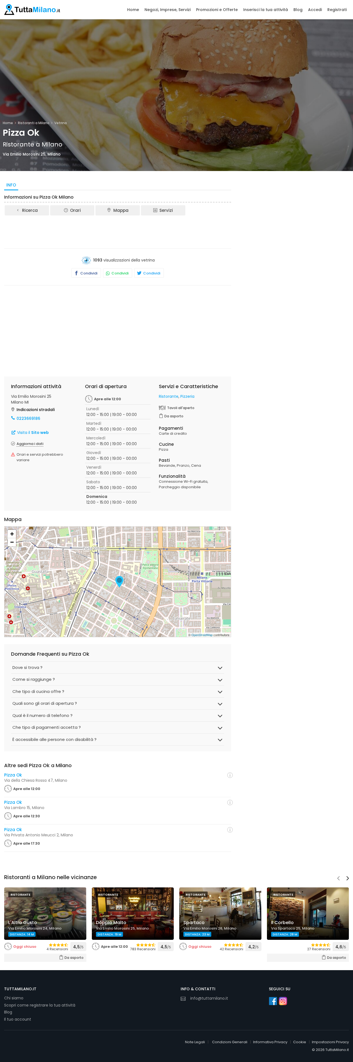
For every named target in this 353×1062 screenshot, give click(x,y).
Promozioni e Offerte (217, 9)
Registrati (337, 9)
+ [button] (12, 533)
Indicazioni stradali (36, 409)
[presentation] (338, 878)
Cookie (299, 1042)
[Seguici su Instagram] (283, 1001)
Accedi (315, 9)
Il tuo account (17, 1019)
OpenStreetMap (202, 635)
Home (133, 9)
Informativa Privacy (270, 1042)
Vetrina (60, 123)
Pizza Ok (13, 775)
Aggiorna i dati (30, 443)
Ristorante (168, 396)
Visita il (32, 432)
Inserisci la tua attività (265, 9)
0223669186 (28, 418)
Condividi (88, 273)
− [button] (12, 542)
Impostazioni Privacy (330, 1042)
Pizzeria (187, 396)
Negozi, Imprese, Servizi (168, 9)
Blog (298, 9)
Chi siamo (13, 998)
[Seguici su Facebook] (273, 1001)
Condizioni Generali (229, 1042)
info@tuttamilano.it (209, 998)
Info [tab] (11, 185)
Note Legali (195, 1042)
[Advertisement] (117, 231)
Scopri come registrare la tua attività (39, 1005)
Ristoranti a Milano (33, 123)
